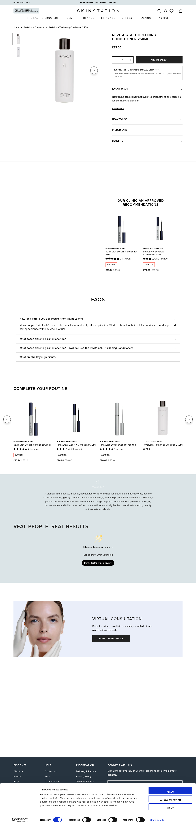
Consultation (52, 781)
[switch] (86, 819)
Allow (170, 791)
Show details (157, 820)
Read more (118, 108)
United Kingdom (20, 2)
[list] (65, 70)
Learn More (154, 69)
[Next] (94, 70)
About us (18, 771)
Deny (170, 808)
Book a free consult (111, 638)
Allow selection (170, 800)
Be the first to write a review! (98, 562)
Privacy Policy (83, 776)
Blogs (16, 781)
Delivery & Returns (86, 771)
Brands (17, 776)
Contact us (51, 771)
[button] (180, 11)
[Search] (159, 11)
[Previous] (7, 419)
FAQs (48, 776)
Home (16, 27)
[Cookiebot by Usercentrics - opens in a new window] (19, 820)
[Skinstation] (98, 11)
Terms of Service (85, 781)
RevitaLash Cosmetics (34, 27)
